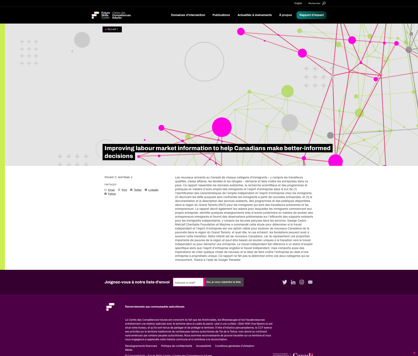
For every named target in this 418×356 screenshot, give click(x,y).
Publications (221, 15)
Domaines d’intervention (188, 15)
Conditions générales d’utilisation (234, 346)
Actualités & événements (255, 15)
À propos (285, 15)
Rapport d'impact (311, 15)
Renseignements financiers (141, 346)
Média (128, 350)
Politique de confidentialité (176, 346)
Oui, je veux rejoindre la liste (223, 282)
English (298, 3)
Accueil (111, 29)
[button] (413, 352)
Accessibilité (203, 346)
